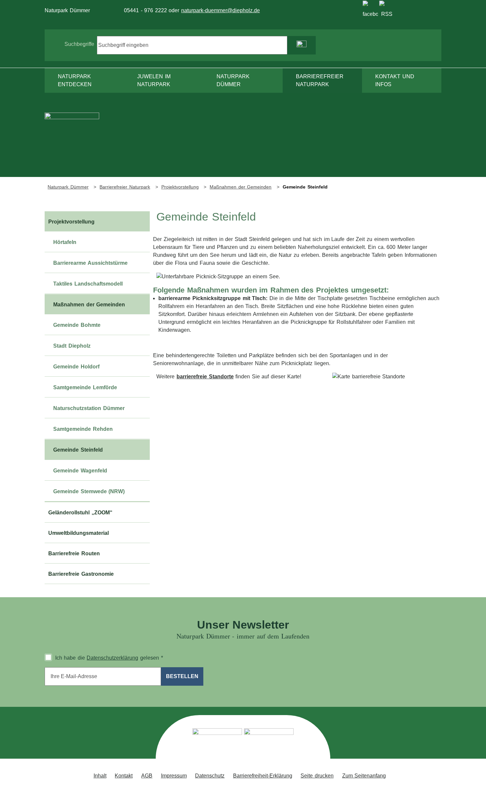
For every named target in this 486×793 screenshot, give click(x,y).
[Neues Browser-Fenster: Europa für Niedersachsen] (217, 741)
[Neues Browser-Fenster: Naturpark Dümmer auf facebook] (370, 8)
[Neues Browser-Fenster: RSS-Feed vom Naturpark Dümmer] (387, 8)
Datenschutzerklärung (112, 658)
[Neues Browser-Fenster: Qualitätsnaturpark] (269, 741)
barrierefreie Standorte (205, 376)
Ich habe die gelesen (109, 658)
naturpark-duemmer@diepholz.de (220, 10)
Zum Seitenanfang (364, 775)
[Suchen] (301, 45)
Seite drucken (317, 775)
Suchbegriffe (79, 44)
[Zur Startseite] (72, 144)
